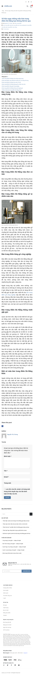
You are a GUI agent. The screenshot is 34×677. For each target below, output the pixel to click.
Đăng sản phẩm (6, 612)
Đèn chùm (20, 652)
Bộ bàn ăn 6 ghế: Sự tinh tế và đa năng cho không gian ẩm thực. (17, 533)
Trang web (7, 483)
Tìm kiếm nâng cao (7, 595)
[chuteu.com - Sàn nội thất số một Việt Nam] (8, 6)
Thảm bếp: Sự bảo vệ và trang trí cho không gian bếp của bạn (16, 520)
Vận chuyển (5, 590)
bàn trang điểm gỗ (7, 25)
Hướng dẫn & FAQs (7, 587)
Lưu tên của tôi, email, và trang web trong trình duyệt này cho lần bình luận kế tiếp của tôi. (17, 491)
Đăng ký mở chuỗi (7, 624)
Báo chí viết (5, 610)
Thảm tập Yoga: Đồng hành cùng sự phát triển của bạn (15, 530)
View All (25, 652)
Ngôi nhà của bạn (7, 627)
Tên (5, 471)
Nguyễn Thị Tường (8, 23)
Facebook (2, 426)
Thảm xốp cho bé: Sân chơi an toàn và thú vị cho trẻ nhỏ (15, 524)
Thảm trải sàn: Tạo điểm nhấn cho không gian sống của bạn (16, 527)
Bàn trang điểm (18, 23)
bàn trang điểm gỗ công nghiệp (18, 25)
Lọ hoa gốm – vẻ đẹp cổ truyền (14, 540)
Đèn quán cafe (13, 652)
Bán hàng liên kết (7, 622)
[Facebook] (26, 2)
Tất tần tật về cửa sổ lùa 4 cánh (14, 553)
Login (4, 598)
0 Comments (6, 29)
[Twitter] (29, 2)
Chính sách (5, 593)
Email (6, 477)
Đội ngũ (5, 605)
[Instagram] (31, 2)
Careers (5, 615)
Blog (3, 10)
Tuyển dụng (5, 607)
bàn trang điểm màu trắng (11, 27)
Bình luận (7, 456)
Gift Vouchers (6, 630)
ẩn (7, 76)
